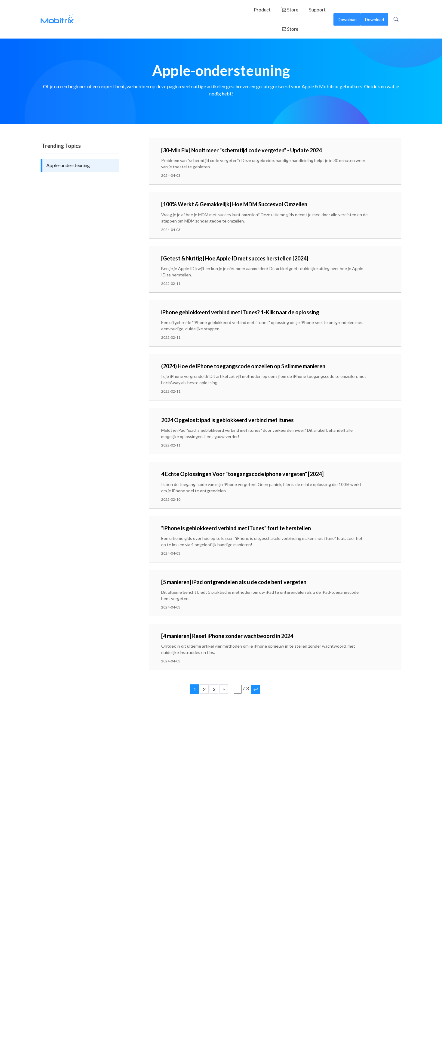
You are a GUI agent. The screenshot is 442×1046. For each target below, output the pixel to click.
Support (317, 9)
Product (262, 9)
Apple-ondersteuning (68, 165)
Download (347, 19)
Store (292, 9)
